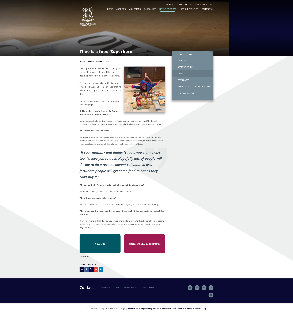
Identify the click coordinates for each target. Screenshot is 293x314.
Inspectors (148, 287)
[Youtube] (211, 295)
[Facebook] (197, 287)
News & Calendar (95, 61)
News (180, 73)
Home (82, 61)
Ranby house (131, 287)
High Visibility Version (150, 308)
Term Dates (183, 80)
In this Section (185, 54)
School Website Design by (123, 308)
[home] (88, 16)
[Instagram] (204, 287)
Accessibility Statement (172, 308)
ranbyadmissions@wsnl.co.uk (117, 303)
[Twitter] (190, 287)
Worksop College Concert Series (194, 86)
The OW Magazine (186, 93)
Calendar (182, 60)
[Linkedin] (211, 287)
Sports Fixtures (185, 67)
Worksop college (110, 287)
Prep (87, 256)
